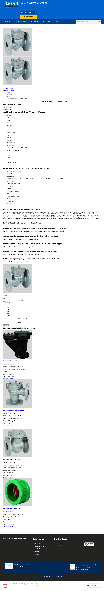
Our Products (35, 21)
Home (8, 92)
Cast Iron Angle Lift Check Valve (13, 410)
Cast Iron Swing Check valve (12, 459)
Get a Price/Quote (8, 107)
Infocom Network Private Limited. (30, 585)
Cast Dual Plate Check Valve (12, 509)
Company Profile (21, 21)
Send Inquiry (29, 17)
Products (9, 94)
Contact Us (57, 21)
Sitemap (36, 554)
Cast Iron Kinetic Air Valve (11, 361)
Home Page (8, 21)
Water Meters (59, 543)
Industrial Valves (11, 96)
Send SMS (59, 576)
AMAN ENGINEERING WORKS (34, 4)
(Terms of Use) (35, 584)
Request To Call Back (9, 90)
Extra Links (46, 21)
